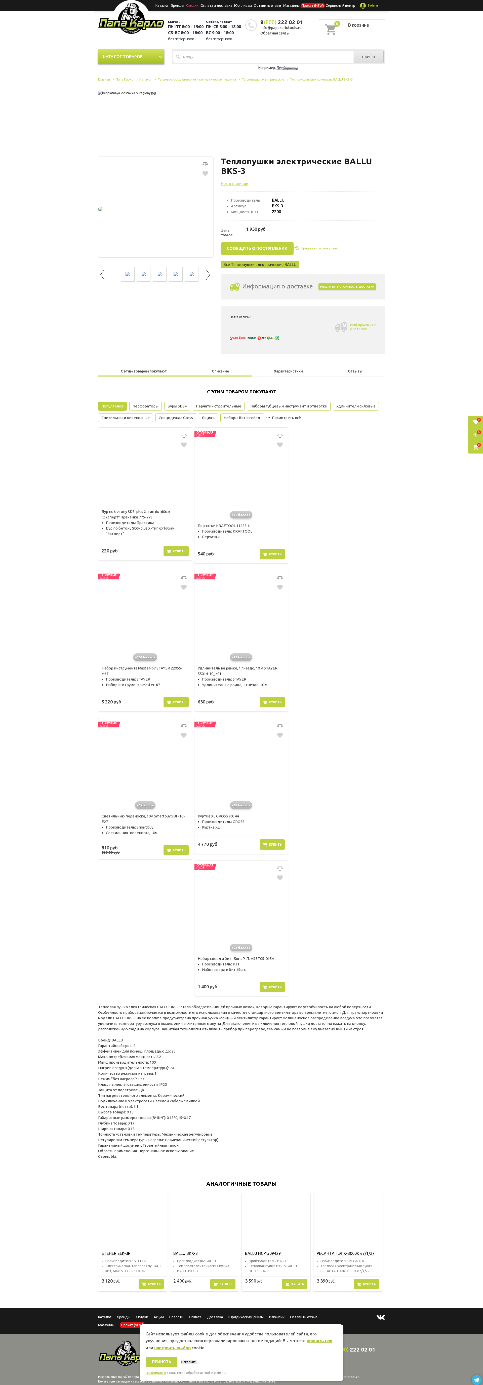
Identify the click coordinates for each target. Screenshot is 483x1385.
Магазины (106, 1325)
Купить (179, 551)
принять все (319, 1340)
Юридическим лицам (246, 1317)
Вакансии (277, 1317)
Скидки (142, 1317)
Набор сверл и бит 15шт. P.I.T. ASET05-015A (236, 958)
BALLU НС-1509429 (263, 1253)
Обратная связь (274, 33)
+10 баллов (241, 514)
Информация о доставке (363, 327)
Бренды (177, 6)
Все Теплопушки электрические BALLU (260, 264)
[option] (132, 1242)
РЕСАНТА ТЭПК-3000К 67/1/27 (346, 1253)
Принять (161, 1362)
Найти (368, 57)
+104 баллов (145, 657)
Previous (103, 274)
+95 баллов (241, 805)
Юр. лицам (243, 6)
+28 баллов (241, 947)
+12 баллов (241, 657)
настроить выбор (172, 1347)
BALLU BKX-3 (185, 1253)
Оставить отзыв (267, 6)
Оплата (195, 1317)
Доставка (215, 1317)
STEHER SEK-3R (116, 1253)
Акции (159, 1317)
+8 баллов (145, 805)
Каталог (162, 6)
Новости (176, 1317)
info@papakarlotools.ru (280, 27)
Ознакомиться (156, 1373)
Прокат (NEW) (313, 6)
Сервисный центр (340, 6)
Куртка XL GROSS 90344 (218, 816)
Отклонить (189, 1362)
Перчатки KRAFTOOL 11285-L (224, 525)
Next (208, 274)
